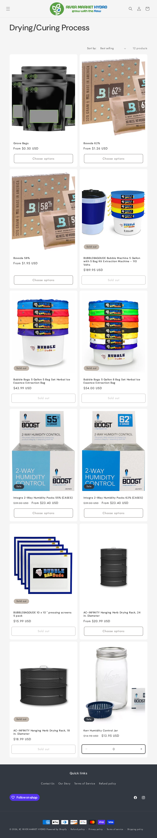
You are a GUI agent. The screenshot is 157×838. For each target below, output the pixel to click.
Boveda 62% (91, 143)
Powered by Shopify (57, 829)
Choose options (43, 159)
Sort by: (91, 48)
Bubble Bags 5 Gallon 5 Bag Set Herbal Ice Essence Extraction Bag (41, 381)
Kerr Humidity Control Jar (100, 730)
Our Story (64, 783)
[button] (8, 9)
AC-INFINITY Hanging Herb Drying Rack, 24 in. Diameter (111, 614)
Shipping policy (135, 829)
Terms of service (115, 829)
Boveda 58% (21, 258)
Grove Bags (21, 143)
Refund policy (107, 783)
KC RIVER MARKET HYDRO (32, 829)
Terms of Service (84, 783)
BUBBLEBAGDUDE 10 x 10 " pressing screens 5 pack (42, 614)
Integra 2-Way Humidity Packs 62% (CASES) (113, 497)
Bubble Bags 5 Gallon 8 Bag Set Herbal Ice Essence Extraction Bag (111, 381)
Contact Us (47, 783)
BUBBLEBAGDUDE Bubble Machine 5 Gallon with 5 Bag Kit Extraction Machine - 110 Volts (111, 261)
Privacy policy (96, 829)
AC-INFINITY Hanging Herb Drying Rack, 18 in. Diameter (41, 732)
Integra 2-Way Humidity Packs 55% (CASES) (43, 497)
